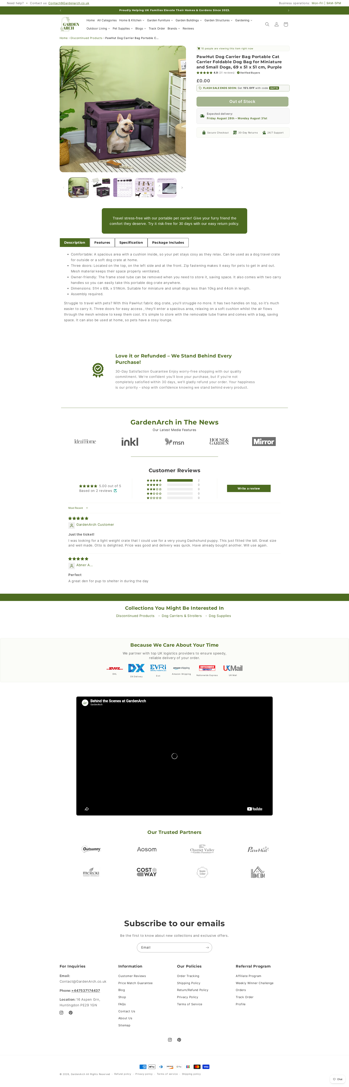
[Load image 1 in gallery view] (79, 188)
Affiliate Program (248, 976)
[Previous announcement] (60, 10)
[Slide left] (64, 188)
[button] (267, 24)
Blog (121, 990)
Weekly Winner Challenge (255, 983)
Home (64, 38)
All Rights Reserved (98, 1074)
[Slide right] (182, 188)
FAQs (122, 1004)
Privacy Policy (187, 997)
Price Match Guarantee (135, 983)
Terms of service (167, 1074)
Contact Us (126, 1011)
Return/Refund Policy (192, 990)
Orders (241, 990)
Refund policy (122, 1074)
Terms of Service (189, 1004)
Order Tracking (188, 976)
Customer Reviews (132, 976)
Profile (241, 1004)
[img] (78, 518)
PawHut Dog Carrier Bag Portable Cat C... (132, 38)
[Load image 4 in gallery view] (145, 188)
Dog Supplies (220, 616)
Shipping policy (191, 1074)
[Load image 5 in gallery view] (167, 188)
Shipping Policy (188, 983)
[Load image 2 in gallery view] (101, 188)
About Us (125, 1018)
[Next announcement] (289, 10)
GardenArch (78, 1074)
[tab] (75, 242)
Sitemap (124, 1025)
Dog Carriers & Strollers (182, 616)
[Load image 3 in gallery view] (123, 188)
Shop (122, 997)
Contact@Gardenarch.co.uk (68, 3)
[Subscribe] (207, 947)
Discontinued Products (87, 38)
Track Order (245, 997)
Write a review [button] (249, 488)
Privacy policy (144, 1074)
